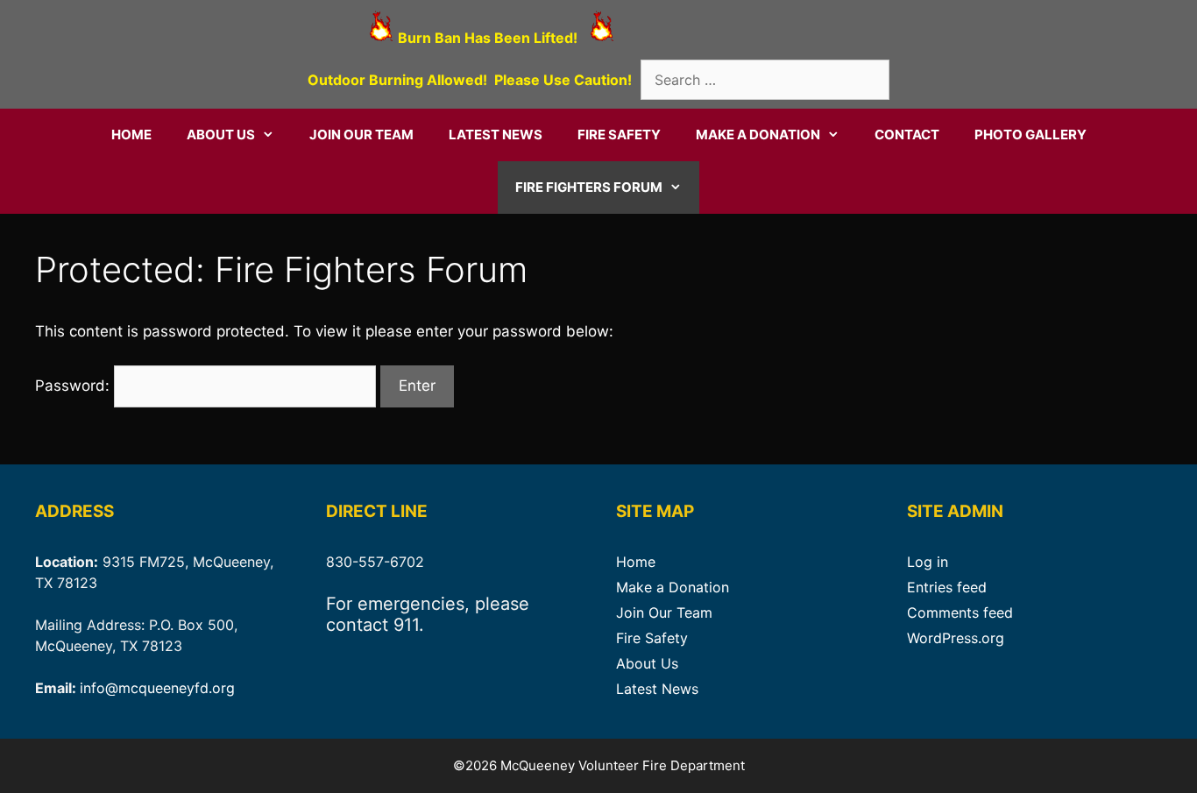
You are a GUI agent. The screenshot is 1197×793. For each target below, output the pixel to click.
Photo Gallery (1030, 134)
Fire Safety (619, 134)
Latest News (495, 134)
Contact (907, 134)
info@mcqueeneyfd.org (157, 688)
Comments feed (960, 612)
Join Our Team (361, 134)
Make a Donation (758, 134)
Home (131, 134)
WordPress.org (955, 638)
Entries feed (947, 587)
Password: (74, 385)
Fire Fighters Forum (588, 187)
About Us (221, 134)
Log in (927, 561)
